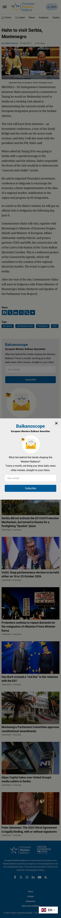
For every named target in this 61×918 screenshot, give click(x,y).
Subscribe (30, 488)
